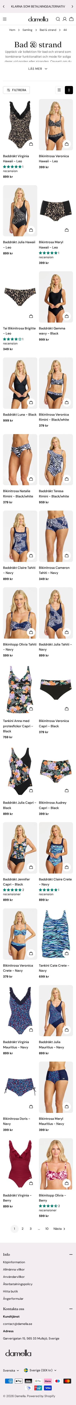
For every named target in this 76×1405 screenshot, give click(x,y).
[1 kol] (59, 90)
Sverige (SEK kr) (41, 1370)
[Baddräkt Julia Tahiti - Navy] (56, 613)
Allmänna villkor (14, 1269)
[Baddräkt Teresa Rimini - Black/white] (56, 459)
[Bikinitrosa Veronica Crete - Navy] (20, 934)
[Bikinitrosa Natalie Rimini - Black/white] (20, 459)
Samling (27, 30)
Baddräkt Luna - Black (19, 414)
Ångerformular (13, 1299)
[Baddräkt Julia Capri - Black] (20, 771)
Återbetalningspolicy (17, 1284)
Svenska (9, 1370)
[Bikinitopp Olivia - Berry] (56, 1164)
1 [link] (14, 1229)
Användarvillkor (14, 1277)
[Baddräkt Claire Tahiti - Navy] (20, 536)
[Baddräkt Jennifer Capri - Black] (20, 848)
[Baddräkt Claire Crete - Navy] (56, 848)
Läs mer (35, 69)
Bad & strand (48, 30)
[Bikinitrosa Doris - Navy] (20, 1087)
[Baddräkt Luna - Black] (20, 383)
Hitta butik (10, 1291)
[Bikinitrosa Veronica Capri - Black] (56, 689)
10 (46, 1229)
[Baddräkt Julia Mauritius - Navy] (56, 1010)
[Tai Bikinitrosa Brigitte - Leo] (20, 297)
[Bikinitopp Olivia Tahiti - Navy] (20, 613)
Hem (12, 30)
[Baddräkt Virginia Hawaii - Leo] (20, 124)
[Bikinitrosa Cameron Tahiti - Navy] (56, 536)
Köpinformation (14, 1262)
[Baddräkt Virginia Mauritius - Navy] (20, 1010)
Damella (20, 1396)
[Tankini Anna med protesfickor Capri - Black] (20, 689)
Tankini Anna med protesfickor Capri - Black (18, 726)
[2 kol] (69, 90)
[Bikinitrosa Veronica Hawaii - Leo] (56, 124)
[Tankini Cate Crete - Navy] (56, 934)
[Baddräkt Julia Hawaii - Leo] (20, 211)
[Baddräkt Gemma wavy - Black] (56, 297)
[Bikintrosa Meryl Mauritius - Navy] (56, 1087)
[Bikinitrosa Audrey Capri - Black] (56, 771)
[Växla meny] (5, 19)
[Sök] (58, 19)
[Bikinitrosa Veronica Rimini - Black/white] (56, 383)
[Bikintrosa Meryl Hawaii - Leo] (56, 211)
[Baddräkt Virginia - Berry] (20, 1164)
